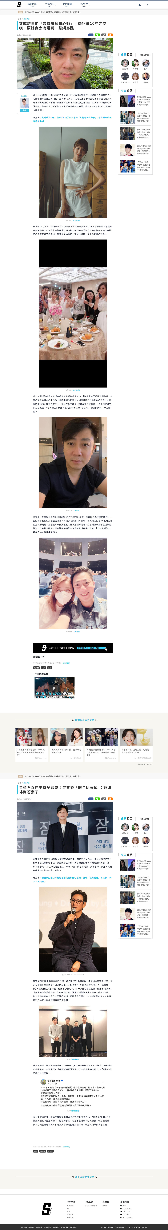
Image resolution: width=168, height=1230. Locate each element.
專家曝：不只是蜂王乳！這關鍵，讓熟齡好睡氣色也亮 (136, 751)
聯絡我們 (31, 1227)
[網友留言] (110, 34)
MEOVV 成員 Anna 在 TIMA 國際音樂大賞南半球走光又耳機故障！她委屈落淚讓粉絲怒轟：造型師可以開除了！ (53, 12)
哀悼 (49, 667)
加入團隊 (73, 1227)
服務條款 (56, 1227)
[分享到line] (97, 34)
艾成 (43, 667)
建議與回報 (47, 1227)
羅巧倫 (75, 220)
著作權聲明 (64, 1227)
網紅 (68, 1209)
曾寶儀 (42, 1151)
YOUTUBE (127, 1214)
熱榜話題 (70, 1217)
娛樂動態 (26, 19)
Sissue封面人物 (91, 1206)
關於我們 (24, 1227)
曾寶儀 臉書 (75, 1059)
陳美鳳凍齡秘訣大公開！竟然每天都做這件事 (66, 751)
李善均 (50, 1151)
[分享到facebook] (91, 34)
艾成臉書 (77, 511)
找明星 (105, 1206)
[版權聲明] (66, 663)
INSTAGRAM (127, 1217)
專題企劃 (70, 1214)
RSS (124, 1206)
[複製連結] (103, 34)
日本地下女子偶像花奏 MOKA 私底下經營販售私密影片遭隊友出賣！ (31, 752)
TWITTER (126, 1211)
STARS (84, 4)
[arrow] (19, 4)
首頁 (19, 19)
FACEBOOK (127, 1209)
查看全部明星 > (145, 55)
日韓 (68, 1211)
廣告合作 (39, 1227)
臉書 (78, 220)
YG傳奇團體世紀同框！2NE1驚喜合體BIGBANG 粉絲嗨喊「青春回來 (101, 752)
